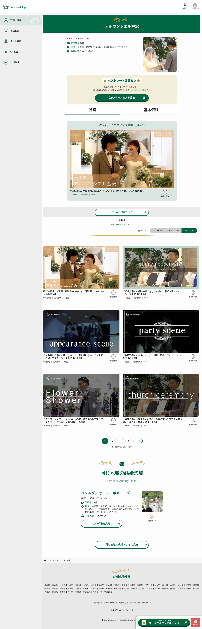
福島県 (93, 585)
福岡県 (196, 588)
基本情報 (151, 110)
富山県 (165, 585)
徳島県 (165, 588)
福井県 (180, 585)
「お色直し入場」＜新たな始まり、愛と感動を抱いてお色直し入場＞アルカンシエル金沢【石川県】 (73, 356)
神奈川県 (148, 585)
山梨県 (188, 585)
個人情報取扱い (110, 602)
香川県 (173, 588)
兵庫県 (101, 588)
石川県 (173, 585)
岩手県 (62, 585)
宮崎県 (78, 592)
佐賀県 (47, 592)
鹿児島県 (87, 592)
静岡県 (55, 588)
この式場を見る (101, 523)
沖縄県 (95, 592)
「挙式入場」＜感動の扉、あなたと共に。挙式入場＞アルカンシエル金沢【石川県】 (152, 292)
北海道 (47, 585)
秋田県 (78, 585)
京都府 (86, 588)
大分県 (70, 592)
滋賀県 (78, 588)
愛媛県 (180, 588)
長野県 (196, 585)
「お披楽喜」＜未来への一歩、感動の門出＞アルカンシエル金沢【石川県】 (152, 356)
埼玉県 (124, 585)
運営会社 (146, 602)
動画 (92, 110)
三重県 (70, 588)
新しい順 (189, 230)
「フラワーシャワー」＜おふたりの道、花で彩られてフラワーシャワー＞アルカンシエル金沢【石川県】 (73, 420)
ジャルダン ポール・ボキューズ (105, 493)
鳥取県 (126, 588)
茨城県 (101, 585)
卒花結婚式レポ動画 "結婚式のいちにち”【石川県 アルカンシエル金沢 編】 (107, 190)
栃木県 (109, 585)
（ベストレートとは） (140, 90)
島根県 (134, 588)
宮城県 (70, 585)
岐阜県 (47, 588)
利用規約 (98, 602)
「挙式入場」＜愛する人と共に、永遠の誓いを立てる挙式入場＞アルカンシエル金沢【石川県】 (152, 420)
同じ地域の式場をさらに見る (121, 544)
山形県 (86, 585)
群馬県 (117, 585)
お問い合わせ (134, 602)
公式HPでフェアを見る (122, 97)
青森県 (55, 585)
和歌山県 (118, 588)
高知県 (188, 588)
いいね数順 (158, 230)
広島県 (149, 588)
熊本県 (62, 592)
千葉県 (132, 585)
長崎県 (55, 592)
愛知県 (62, 588)
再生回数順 (174, 230)
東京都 (140, 585)
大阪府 (93, 588)
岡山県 (142, 588)
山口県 (157, 588)
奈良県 (109, 588)
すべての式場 (106, 592)
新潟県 (157, 585)
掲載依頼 (123, 602)
